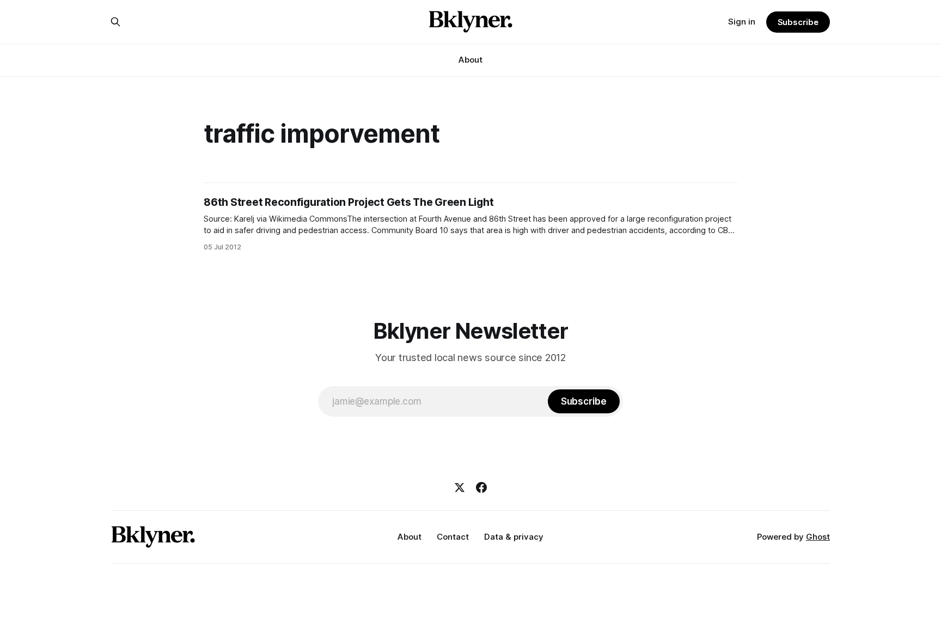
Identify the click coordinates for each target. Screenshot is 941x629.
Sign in (741, 21)
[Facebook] (481, 487)
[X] (459, 487)
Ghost (818, 537)
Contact (453, 537)
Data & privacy (513, 537)
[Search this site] (115, 21)
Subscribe (798, 22)
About (470, 59)
